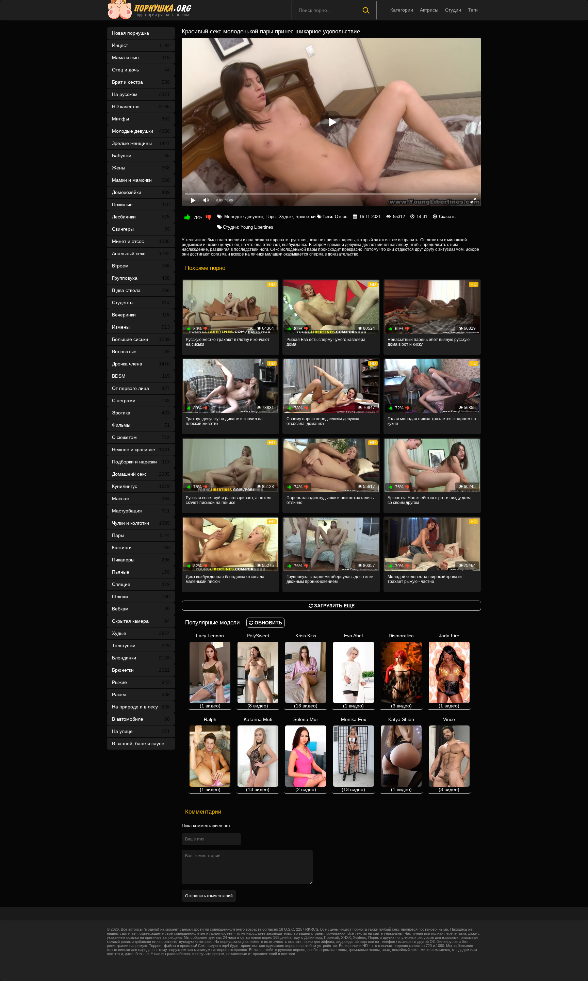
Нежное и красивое (141, 449)
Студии (453, 10)
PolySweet (258, 670)
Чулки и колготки (141, 523)
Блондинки (141, 657)
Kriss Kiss (305, 670)
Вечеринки (141, 314)
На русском (141, 94)
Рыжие (141, 682)
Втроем (141, 265)
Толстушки (141, 645)
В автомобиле (141, 719)
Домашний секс (141, 474)
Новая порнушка (130, 33)
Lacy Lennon (210, 670)
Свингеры (141, 229)
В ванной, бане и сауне (141, 745)
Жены (141, 167)
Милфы (141, 118)
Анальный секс (141, 253)
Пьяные (141, 572)
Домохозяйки (141, 192)
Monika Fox (353, 754)
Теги (473, 10)
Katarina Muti (258, 754)
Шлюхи (141, 596)
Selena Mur (305, 754)
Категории (401, 10)
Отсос (341, 216)
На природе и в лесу (141, 706)
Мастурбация (141, 510)
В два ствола (141, 290)
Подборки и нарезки (141, 461)
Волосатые (141, 351)
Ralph (210, 754)
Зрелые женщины (141, 143)
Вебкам (141, 608)
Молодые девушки (141, 131)
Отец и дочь (141, 69)
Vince (449, 754)
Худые (141, 633)
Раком (141, 694)
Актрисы (429, 10)
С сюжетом (141, 437)
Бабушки (141, 155)
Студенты (141, 302)
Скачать (447, 216)
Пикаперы (141, 559)
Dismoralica (401, 670)
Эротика (141, 412)
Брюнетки (141, 670)
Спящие (141, 584)
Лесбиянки (141, 216)
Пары (141, 535)
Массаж (141, 498)
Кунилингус (141, 486)
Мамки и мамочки (141, 180)
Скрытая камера (141, 621)
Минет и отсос (141, 241)
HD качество (141, 106)
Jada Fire (449, 670)
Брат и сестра (141, 82)
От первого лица (141, 388)
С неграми (141, 400)
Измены (141, 327)
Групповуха (141, 278)
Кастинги (141, 547)
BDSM (141, 376)
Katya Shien (401, 754)
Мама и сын (141, 57)
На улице (141, 731)
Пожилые (141, 204)
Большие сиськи (141, 339)
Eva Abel (353, 670)
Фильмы (141, 425)
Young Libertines (257, 227)
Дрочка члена (141, 363)
